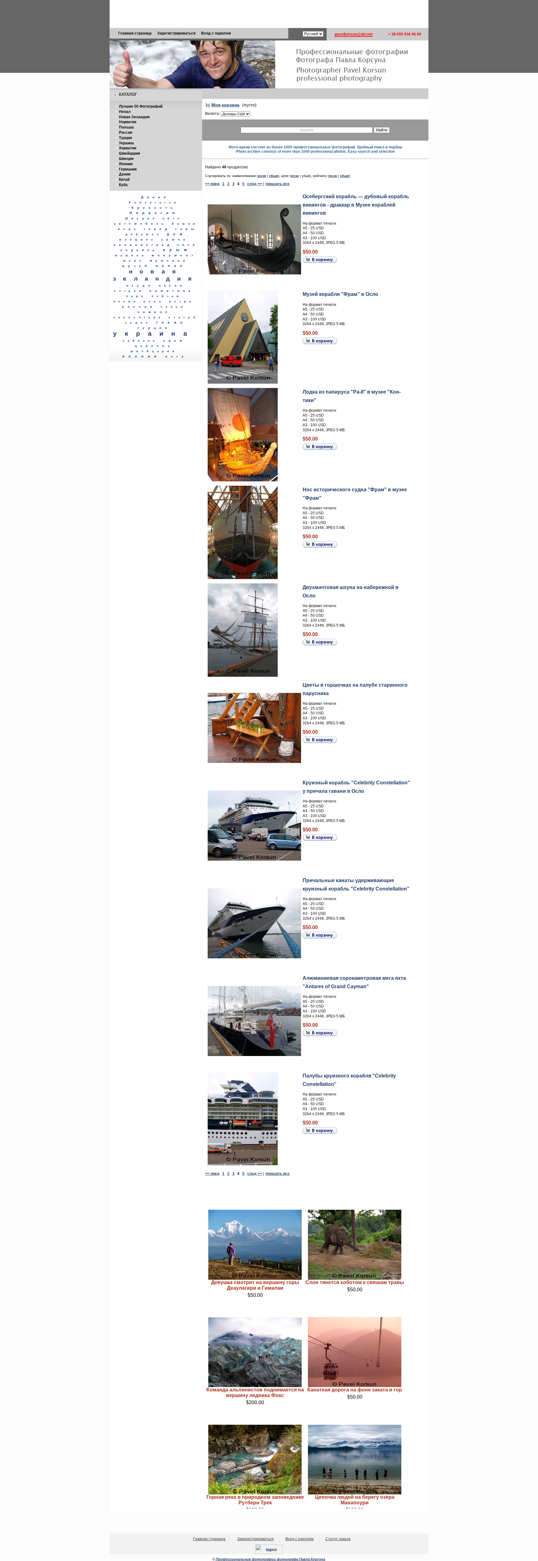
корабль (139, 250)
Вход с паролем (216, 33)
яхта (176, 356)
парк (136, 296)
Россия (125, 132)
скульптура (138, 317)
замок (175, 239)
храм (174, 340)
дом (176, 234)
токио (171, 322)
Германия (128, 169)
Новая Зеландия (134, 117)
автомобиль (140, 223)
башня (185, 223)
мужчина (169, 260)
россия (138, 306)
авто (173, 218)
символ (154, 312)
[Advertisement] (269, 14)
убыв (273, 176)
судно (138, 322)
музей (136, 266)
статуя (183, 317)
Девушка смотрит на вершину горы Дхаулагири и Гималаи (255, 1285)
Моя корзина (225, 104)
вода (128, 229)
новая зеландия (156, 275)
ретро (182, 301)
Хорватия (127, 148)
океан (172, 285)
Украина (126, 143)
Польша (126, 127)
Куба (123, 185)
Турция (125, 138)
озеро (140, 285)
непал (171, 266)
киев (187, 244)
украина (154, 333)
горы (186, 229)
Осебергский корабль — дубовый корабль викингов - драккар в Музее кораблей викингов (356, 205)
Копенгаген (154, 202)
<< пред (212, 184)
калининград (143, 244)
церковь (154, 346)
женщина (137, 239)
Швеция (126, 159)
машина (131, 255)
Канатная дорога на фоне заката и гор (354, 1389)
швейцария (153, 351)
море (133, 260)
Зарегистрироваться (176, 33)
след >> (254, 184)
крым (177, 250)
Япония (126, 164)
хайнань (140, 340)
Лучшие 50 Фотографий (141, 106)
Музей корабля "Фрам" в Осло (340, 294)
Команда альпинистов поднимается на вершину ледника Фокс (255, 1392)
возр (262, 176)
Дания (124, 174)
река (154, 301)
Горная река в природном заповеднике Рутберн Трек (255, 1499)
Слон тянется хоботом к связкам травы (354, 1282)
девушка (143, 234)
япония (141, 356)
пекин (126, 301)
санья (173, 306)
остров (129, 290)
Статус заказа (338, 1539)
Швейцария (129, 153)
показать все (278, 184)
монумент (174, 255)
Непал (125, 112)
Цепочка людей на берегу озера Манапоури (354, 1499)
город (157, 229)
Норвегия (127, 122)
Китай (124, 179)
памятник (171, 290)
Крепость (154, 207)
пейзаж (167, 296)
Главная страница (135, 33)
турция (154, 327)
